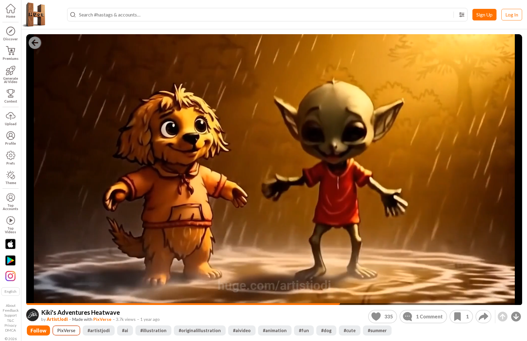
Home (10, 16)
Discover (10, 39)
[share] (483, 316)
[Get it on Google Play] (10, 260)
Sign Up (484, 14)
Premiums (11, 58)
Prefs (10, 163)
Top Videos (10, 230)
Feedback (11, 310)
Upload (10, 124)
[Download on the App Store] (10, 244)
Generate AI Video (10, 80)
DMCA (10, 330)
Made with (91, 319)
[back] (35, 43)
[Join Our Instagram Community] (10, 275)
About (11, 305)
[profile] (32, 315)
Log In (511, 14)
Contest (10, 101)
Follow (38, 330)
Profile (10, 143)
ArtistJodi (57, 319)
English (10, 291)
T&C (10, 320)
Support (10, 315)
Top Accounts (10, 207)
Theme (10, 183)
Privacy (10, 325)
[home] (33, 14)
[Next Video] (516, 316)
